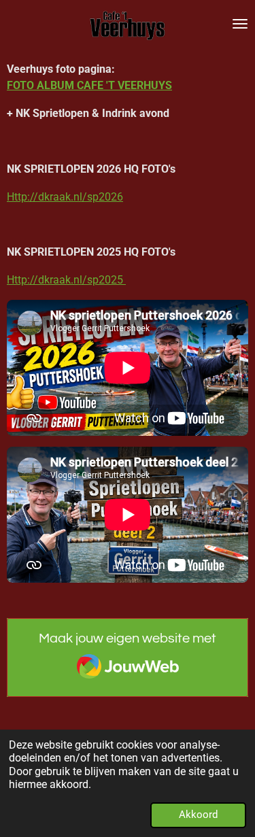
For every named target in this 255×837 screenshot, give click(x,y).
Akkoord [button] (198, 814)
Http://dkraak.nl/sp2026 (65, 196)
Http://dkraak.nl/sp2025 (66, 279)
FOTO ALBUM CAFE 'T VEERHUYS (89, 85)
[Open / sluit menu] (240, 24)
